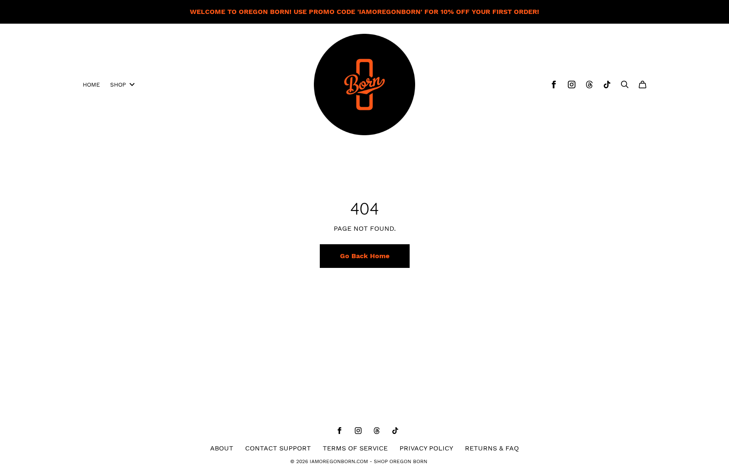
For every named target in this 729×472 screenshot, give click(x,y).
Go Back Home (364, 256)
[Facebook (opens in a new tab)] (554, 84)
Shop (118, 84)
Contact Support (278, 448)
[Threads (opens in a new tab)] (589, 84)
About (221, 448)
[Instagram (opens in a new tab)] (571, 84)
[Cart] (642, 84)
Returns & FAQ (492, 448)
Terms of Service (355, 448)
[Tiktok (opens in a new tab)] (607, 84)
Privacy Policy (426, 448)
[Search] (625, 84)
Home (91, 84)
